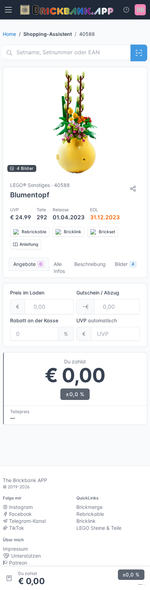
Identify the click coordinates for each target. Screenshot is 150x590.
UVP (96, 320)
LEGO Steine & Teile (98, 528)
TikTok (16, 528)
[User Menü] (140, 10)
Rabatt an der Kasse (34, 320)
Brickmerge (89, 507)
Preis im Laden (27, 293)
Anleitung (29, 244)
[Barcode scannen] (138, 53)
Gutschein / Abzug (97, 293)
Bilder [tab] (124, 264)
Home (9, 34)
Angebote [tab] (27, 264)
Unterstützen (25, 556)
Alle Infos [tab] (59, 267)
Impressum (15, 549)
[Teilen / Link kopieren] (133, 189)
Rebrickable (90, 514)
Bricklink (86, 521)
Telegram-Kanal (27, 521)
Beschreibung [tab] (90, 264)
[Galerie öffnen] (75, 121)
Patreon (17, 563)
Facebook (20, 514)
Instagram (20, 507)
